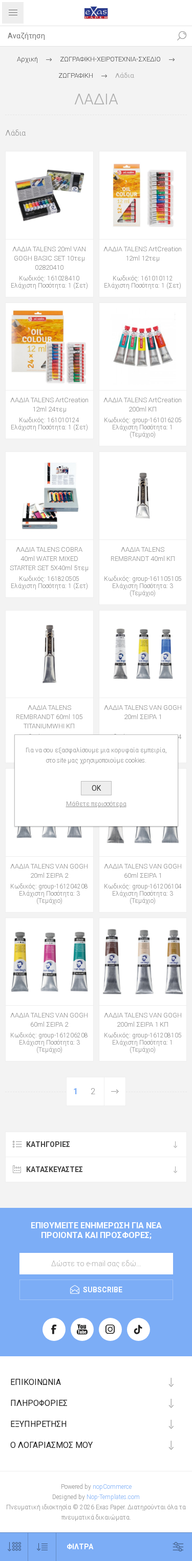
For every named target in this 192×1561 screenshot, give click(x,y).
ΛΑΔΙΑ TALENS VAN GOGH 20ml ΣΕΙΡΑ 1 (143, 712)
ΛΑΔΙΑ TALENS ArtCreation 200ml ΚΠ (142, 404)
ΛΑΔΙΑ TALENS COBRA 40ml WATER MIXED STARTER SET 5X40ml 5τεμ (49, 559)
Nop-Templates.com (113, 1497)
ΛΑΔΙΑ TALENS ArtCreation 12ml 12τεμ (142, 253)
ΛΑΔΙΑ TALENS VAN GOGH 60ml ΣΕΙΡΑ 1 (143, 870)
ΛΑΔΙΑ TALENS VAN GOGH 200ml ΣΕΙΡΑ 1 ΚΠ (143, 1019)
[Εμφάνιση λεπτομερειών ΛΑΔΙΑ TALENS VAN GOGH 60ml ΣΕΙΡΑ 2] (49, 962)
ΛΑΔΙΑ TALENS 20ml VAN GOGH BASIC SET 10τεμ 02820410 (49, 258)
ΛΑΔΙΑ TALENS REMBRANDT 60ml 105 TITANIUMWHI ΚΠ (49, 717)
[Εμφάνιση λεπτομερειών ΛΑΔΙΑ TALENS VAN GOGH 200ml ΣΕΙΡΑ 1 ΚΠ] (143, 962)
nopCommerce (112, 1486)
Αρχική (27, 59)
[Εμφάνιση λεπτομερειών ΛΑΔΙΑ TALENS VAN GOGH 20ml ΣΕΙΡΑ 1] (143, 654)
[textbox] (86, 36)
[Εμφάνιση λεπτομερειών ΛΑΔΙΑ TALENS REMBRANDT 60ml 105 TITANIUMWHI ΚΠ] (49, 654)
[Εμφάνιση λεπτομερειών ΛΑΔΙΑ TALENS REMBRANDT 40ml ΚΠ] (143, 495)
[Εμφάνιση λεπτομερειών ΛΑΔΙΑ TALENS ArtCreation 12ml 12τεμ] (143, 195)
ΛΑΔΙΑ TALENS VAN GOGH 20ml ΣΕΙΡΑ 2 (49, 870)
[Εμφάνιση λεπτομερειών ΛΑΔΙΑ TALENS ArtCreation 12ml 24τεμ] (49, 347)
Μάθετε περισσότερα (96, 804)
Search (182, 36)
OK (96, 788)
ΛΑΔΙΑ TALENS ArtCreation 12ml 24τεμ (49, 404)
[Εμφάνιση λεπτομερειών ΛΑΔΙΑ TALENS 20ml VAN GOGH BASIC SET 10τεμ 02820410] (49, 195)
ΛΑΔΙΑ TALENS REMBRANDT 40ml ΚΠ (143, 554)
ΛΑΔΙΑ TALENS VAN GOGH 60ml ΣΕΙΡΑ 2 (49, 1019)
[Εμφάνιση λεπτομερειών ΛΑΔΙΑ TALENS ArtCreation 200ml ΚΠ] (143, 347)
